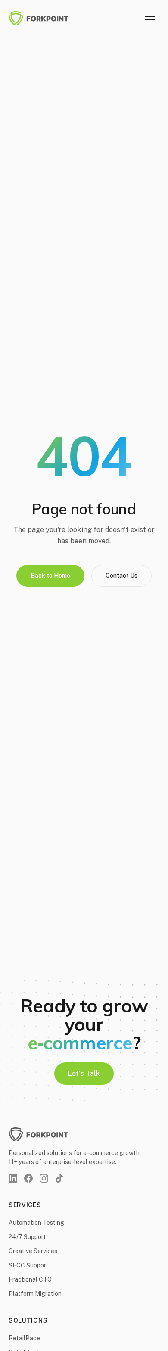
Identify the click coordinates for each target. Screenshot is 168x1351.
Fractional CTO (30, 1279)
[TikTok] (59, 1178)
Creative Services (33, 1251)
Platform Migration (35, 1293)
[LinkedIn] (13, 1178)
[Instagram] (44, 1178)
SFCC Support (29, 1265)
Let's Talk (84, 1073)
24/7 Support (27, 1236)
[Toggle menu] (149, 18)
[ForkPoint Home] (44, 18)
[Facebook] (28, 1178)
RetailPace (24, 1338)
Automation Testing (36, 1222)
